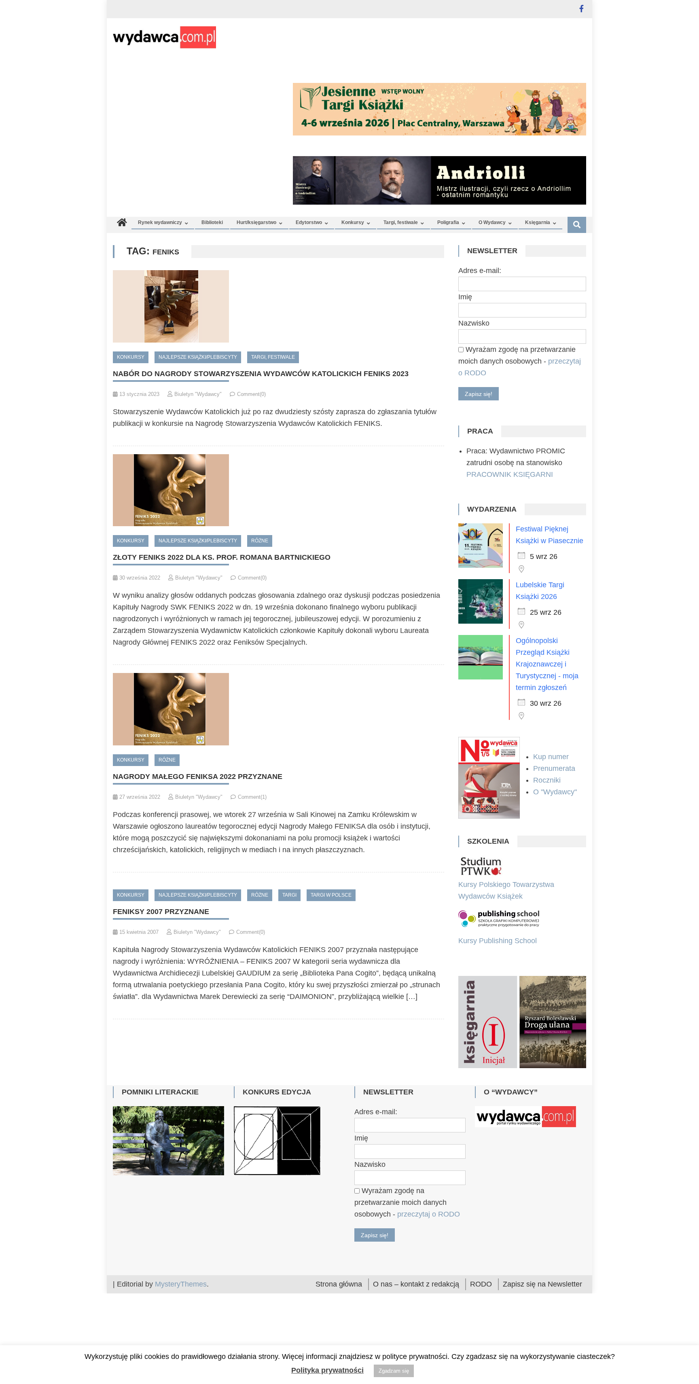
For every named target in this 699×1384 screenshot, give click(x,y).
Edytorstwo (309, 222)
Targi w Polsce (331, 895)
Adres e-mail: (479, 271)
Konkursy (352, 222)
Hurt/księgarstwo (256, 222)
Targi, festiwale (400, 222)
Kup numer (551, 757)
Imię (465, 297)
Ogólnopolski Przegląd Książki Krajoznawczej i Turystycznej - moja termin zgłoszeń (547, 664)
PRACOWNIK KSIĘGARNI (509, 474)
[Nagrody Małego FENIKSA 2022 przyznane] (278, 709)
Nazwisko (473, 323)
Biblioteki (212, 222)
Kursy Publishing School (497, 941)
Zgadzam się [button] (394, 1371)
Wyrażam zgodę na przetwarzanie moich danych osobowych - (519, 361)
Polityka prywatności (327, 1370)
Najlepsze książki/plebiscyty (198, 357)
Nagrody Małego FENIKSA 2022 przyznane (197, 776)
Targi (289, 895)
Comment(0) (251, 394)
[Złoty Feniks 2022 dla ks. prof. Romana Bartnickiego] (278, 490)
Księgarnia (537, 222)
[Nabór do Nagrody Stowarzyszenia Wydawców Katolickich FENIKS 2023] (278, 306)
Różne (259, 541)
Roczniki (548, 780)
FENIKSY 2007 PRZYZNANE (161, 912)
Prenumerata (555, 768)
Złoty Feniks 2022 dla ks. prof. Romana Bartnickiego (221, 557)
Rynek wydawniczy (160, 222)
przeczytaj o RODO (428, 1284)
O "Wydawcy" (556, 792)
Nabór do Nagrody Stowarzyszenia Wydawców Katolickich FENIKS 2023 (261, 374)
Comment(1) (252, 797)
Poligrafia (448, 222)
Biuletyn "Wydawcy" (198, 394)
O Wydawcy (492, 222)
